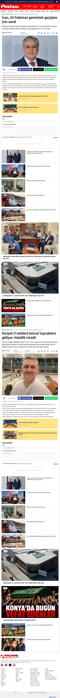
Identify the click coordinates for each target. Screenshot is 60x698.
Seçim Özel (19, 679)
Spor (47, 11)
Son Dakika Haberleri (51, 679)
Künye (46, 669)
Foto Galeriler (34, 671)
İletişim (47, 673)
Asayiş (2, 685)
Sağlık (43, 11)
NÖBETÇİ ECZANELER (43, 1)
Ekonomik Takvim (35, 683)
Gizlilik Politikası (49, 671)
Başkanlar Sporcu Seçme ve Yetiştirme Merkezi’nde (40, 315)
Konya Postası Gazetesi (8, 14)
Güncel (16, 11)
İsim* (3, 119)
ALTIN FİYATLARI (33, 1)
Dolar (35, 5)
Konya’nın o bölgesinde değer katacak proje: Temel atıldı (41, 209)
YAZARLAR (8, 1)
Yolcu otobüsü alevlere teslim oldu (35, 195)
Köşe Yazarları (34, 669)
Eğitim (17, 675)
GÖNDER (55, 137)
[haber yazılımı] (52, 697)
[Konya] (30, 238)
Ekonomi (32, 11)
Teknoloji (38, 11)
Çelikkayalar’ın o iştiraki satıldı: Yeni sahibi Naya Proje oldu (23, 296)
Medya (17, 681)
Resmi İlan (10, 11)
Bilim (17, 677)
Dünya (16, 14)
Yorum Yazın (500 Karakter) (9, 124)
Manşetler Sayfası (35, 673)
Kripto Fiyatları (34, 681)
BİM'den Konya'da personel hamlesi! (36, 180)
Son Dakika (4, 11)
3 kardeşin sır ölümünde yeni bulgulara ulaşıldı (38, 639)
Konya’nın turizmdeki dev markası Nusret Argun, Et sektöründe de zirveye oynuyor (40, 152)
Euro (42, 5)
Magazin (52, 11)
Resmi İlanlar (19, 669)
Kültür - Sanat (19, 673)
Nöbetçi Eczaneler (35, 685)
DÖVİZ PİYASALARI (24, 1)
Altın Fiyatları (33, 679)
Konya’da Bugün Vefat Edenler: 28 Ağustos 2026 (39, 300)
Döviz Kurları (33, 677)
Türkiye (22, 11)
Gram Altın (52, 5)
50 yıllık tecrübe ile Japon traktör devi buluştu (38, 166)
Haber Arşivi (48, 675)
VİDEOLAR (15, 1)
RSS (16, 692)
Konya (26, 11)
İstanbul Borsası (34, 675)
